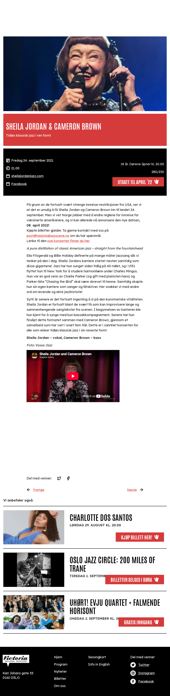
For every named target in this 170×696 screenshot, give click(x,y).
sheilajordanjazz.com (27, 176)
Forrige (38, 490)
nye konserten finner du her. (68, 241)
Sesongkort (97, 657)
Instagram (146, 673)
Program (60, 664)
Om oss (60, 686)
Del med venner (142, 657)
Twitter (143, 665)
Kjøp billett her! (136, 537)
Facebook (19, 184)
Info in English (99, 664)
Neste (132, 490)
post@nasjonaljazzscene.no (48, 236)
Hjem (58, 657)
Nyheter (60, 671)
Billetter (60, 678)
